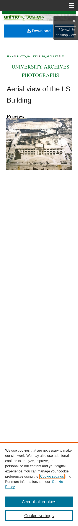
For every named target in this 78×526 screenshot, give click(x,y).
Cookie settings (52, 476)
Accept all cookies (39, 501)
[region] (39, 484)
